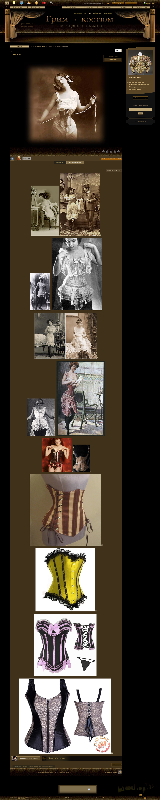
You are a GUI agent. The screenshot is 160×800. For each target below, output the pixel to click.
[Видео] (44, 3)
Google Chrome (21, 798)
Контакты (120, 798)
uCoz (103, 797)
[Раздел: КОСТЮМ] (120, 773)
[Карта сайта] (21, 4)
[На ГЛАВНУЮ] (7, 4)
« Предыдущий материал (44, 772)
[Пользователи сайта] (29, 4)
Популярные (142, 121)
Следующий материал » (63, 772)
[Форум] (36, 3)
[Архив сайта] (51, 4)
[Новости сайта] (14, 4)
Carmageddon (113, 60)
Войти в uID (150, 3)
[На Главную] (80, 22)
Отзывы (51, 798)
